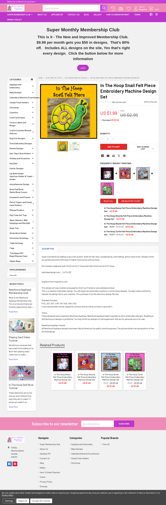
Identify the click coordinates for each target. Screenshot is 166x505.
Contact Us (73, 14)
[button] (83, 68)
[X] (119, 155)
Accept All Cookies (41, 500)
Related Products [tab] (52, 345)
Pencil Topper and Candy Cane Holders (21, 203)
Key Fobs (13, 163)
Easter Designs (16, 168)
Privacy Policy (14, 19)
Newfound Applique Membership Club (20, 291)
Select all (108, 201)
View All (13, 275)
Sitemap (43, 486)
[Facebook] (151, 14)
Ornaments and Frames (20, 197)
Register (143, 9)
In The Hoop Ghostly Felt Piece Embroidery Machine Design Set (86, 377)
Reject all (22, 500)
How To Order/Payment (117, 14)
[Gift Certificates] (121, 9)
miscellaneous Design (19, 184)
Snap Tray (14, 228)
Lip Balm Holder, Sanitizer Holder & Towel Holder (21, 176)
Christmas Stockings (19, 238)
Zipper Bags (15, 261)
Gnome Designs (16, 148)
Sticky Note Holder (18, 233)
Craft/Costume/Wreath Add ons (20, 132)
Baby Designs (16, 92)
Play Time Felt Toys (18, 215)
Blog (86, 14)
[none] (68, 111)
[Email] (108, 155)
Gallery (98, 14)
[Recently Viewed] (114, 9)
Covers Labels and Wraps (18, 124)
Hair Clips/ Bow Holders (20, 153)
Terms (137, 14)
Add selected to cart (130, 201)
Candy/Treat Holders (19, 102)
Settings (9, 500)
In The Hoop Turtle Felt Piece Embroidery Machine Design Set (134, 377)
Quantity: (105, 133)
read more (13, 311)
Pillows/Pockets (17, 210)
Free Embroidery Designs (21, 143)
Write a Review (150, 102)
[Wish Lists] (129, 9)
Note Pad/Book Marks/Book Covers (18, 190)
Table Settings (16, 243)
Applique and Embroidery (15, 86)
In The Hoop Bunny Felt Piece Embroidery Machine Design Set (62, 377)
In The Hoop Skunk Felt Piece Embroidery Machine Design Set (110, 377)
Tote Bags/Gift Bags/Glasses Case (18, 254)
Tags (12, 248)
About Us (42, 14)
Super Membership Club (18, 14)
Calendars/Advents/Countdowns (23, 97)
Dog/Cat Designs (17, 138)
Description (48, 249)
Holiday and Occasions (20, 158)
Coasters (14, 112)
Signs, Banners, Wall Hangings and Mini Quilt (20, 221)
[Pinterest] (156, 14)
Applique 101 (57, 14)
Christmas (14, 107)
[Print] (113, 155)
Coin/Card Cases (17, 117)
